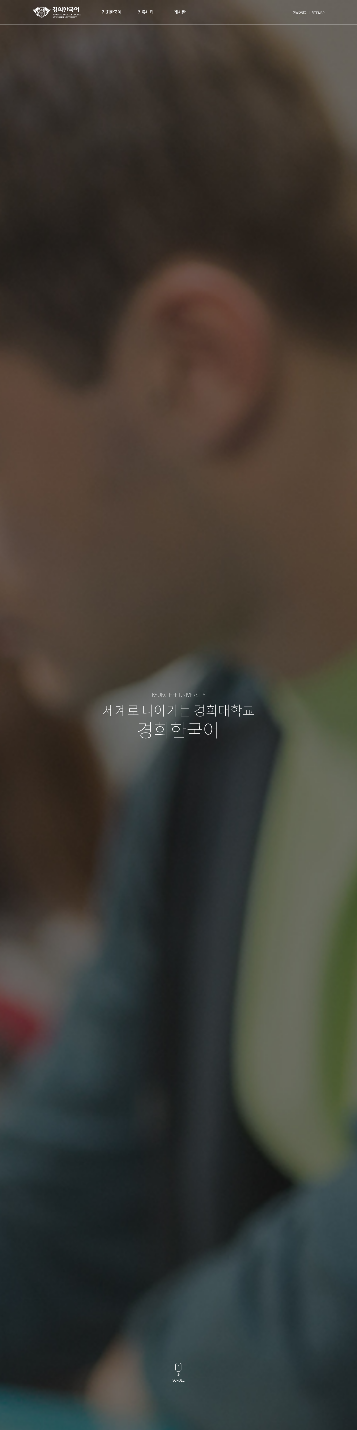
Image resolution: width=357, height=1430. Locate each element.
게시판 (180, 12)
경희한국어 (111, 12)
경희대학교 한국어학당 (57, 12)
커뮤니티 (145, 12)
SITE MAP (318, 12)
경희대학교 (299, 12)
